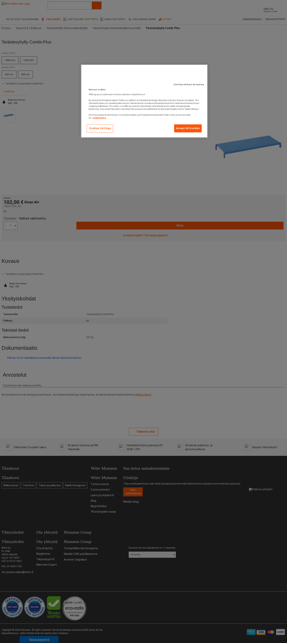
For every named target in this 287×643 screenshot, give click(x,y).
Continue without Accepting (189, 84)
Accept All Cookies (188, 128)
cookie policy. (99, 118)
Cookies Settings (100, 128)
